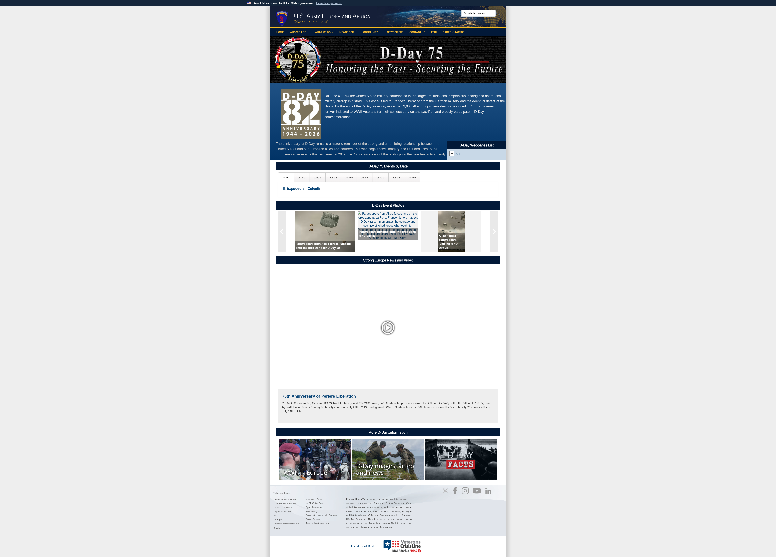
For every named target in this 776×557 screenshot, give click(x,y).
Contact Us (417, 32)
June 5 (349, 177)
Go (458, 154)
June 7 (380, 177)
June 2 (302, 177)
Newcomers (395, 32)
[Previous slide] (282, 231)
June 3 (317, 177)
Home (280, 32)
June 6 (365, 177)
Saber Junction (454, 32)
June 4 (333, 177)
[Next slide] (494, 231)
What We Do (323, 32)
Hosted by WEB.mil (362, 546)
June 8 (396, 177)
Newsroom (347, 32)
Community (370, 32)
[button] (330, 3)
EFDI (434, 32)
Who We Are (298, 32)
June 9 (412, 177)
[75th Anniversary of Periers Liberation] (388, 327)
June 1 (286, 177)
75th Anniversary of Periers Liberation (319, 396)
